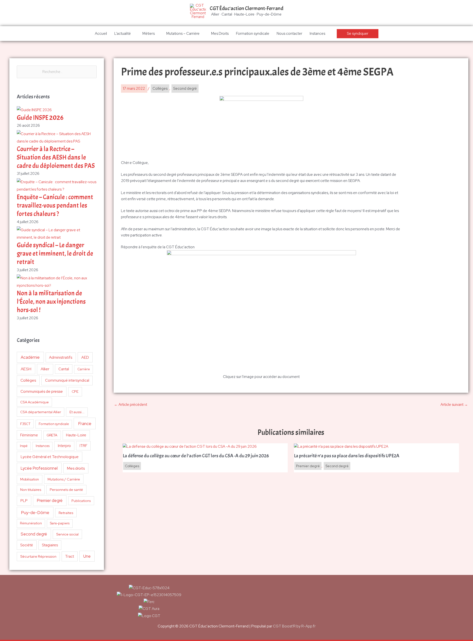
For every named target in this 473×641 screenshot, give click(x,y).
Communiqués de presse (41, 391)
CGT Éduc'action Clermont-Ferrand (246, 8)
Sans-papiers (59, 523)
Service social (67, 534)
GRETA (52, 435)
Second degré (34, 534)
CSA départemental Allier (40, 412)
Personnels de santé (66, 489)
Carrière (83, 369)
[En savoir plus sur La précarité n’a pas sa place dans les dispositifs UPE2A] (341, 446)
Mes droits (76, 468)
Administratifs (60, 357)
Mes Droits (220, 33)
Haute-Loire (76, 435)
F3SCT (25, 424)
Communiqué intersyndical (67, 380)
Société (26, 545)
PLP (24, 500)
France (84, 423)
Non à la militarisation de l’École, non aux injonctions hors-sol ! (51, 301)
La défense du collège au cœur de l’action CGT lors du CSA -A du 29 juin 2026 (196, 455)
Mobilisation (29, 479)
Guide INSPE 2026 (40, 118)
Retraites (66, 512)
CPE (75, 391)
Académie (30, 357)
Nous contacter (289, 33)
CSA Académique (34, 402)
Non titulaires (30, 489)
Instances (317, 33)
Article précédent (130, 404)
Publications (81, 501)
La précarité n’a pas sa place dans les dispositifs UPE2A (347, 455)
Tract (69, 556)
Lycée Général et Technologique (50, 456)
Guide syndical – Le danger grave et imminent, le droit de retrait (55, 253)
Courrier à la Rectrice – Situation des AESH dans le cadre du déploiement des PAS (56, 157)
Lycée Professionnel (39, 468)
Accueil (101, 33)
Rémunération (31, 523)
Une (87, 556)
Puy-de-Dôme (35, 512)
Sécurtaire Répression (38, 556)
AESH (26, 369)
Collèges (28, 380)
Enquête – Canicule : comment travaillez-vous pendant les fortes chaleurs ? (55, 205)
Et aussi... (76, 412)
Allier (45, 369)
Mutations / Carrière (64, 479)
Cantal (63, 369)
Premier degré (50, 500)
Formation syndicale (252, 33)
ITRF (83, 445)
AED (85, 357)
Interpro (64, 445)
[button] (357, 33)
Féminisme (29, 435)
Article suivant (454, 404)
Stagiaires (50, 545)
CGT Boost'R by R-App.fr (294, 626)
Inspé (24, 446)
